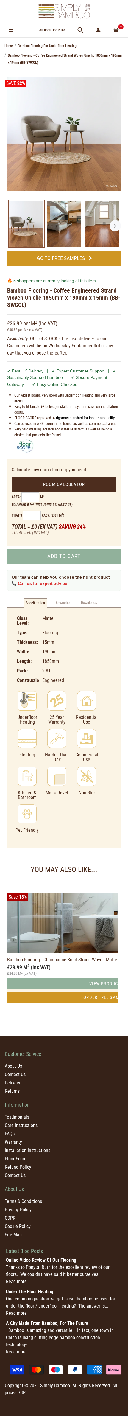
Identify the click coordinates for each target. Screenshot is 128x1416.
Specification (35, 603)
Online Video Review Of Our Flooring (41, 1260)
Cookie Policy (18, 1226)
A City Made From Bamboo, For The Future (47, 1323)
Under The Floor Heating (29, 1291)
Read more (16, 1281)
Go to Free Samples (61, 258)
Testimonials (17, 1117)
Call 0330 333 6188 (51, 30)
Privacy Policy (18, 1210)
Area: (16, 497)
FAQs (10, 1134)
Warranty (13, 1142)
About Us (13, 1066)
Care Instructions (21, 1125)
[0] (116, 30)
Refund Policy (18, 1167)
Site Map (13, 1235)
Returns (12, 1091)
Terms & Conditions (23, 1201)
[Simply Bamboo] (64, 11)
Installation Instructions (27, 1150)
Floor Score (15, 1159)
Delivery (12, 1083)
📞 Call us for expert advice (39, 583)
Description (63, 603)
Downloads (89, 603)
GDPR (10, 1218)
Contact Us (15, 1074)
